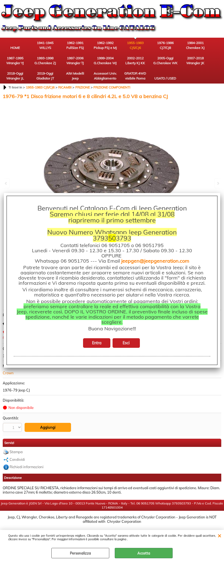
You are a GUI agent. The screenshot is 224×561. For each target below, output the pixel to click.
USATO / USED (165, 78)
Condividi (17, 459)
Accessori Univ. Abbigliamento (105, 75)
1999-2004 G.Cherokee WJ (105, 60)
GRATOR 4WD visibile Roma (135, 75)
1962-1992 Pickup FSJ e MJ (105, 45)
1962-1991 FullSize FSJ (75, 45)
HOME (15, 48)
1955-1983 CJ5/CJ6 (135, 45)
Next (217, 183)
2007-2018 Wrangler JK (195, 60)
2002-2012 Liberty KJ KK (135, 60)
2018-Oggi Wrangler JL (15, 75)
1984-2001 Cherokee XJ (195, 45)
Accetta (143, 553)
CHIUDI (219, 535)
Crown (8, 373)
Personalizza (80, 553)
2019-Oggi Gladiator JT (45, 75)
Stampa (16, 452)
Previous (6, 183)
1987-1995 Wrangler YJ (15, 60)
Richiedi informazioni (26, 467)
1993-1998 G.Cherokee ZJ (45, 60)
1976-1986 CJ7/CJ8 (165, 45)
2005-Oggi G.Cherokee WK (165, 60)
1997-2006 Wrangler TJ (75, 60)
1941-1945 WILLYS (45, 45)
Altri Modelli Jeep (75, 75)
